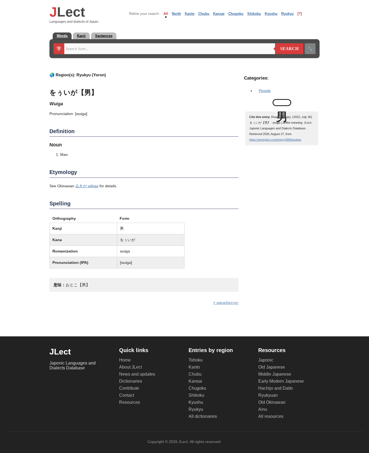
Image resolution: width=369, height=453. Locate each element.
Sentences (103, 36)
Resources (129, 402)
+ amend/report (226, 302)
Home (125, 360)
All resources (270, 416)
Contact (126, 395)
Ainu (262, 409)
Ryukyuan (268, 395)
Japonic (265, 360)
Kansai (218, 14)
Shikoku (254, 14)
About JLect (130, 367)
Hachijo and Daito (275, 388)
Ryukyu (287, 14)
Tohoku (196, 360)
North (176, 14)
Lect (67, 11)
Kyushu (271, 14)
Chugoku (235, 14)
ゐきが (86, 186)
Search (286, 48)
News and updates (137, 374)
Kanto (189, 14)
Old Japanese (271, 367)
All (165, 14)
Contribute (129, 388)
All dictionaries (203, 416)
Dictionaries (130, 381)
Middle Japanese (274, 374)
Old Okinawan (272, 402)
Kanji (81, 36)
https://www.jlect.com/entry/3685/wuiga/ (275, 139)
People (265, 90)
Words (62, 36)
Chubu (203, 14)
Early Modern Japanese (281, 381)
